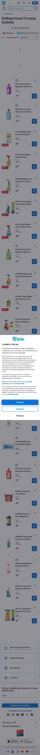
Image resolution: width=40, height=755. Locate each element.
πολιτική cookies (20, 383)
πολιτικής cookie (13, 394)
